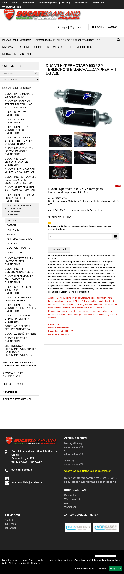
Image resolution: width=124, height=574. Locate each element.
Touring (12, 234)
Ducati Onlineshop (16, 40)
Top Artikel (10, 528)
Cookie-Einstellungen (84, 568)
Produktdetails (59, 249)
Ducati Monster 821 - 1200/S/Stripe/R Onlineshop (19, 261)
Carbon (11, 225)
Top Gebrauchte (59, 47)
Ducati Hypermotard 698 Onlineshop (19, 95)
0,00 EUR (107, 27)
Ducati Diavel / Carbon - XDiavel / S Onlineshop (20, 171)
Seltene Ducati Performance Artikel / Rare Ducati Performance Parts (20, 350)
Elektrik (12, 243)
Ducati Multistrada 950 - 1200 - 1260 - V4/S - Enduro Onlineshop (20, 180)
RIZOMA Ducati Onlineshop (22, 47)
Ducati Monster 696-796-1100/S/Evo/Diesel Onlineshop (21, 198)
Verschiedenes (15, 252)
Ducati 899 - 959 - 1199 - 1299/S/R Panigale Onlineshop (19, 151)
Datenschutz (71, 495)
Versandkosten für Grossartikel (86, 210)
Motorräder (28, 3)
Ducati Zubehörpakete (20, 333)
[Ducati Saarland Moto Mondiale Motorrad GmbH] (43, 14)
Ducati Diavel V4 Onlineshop (15, 113)
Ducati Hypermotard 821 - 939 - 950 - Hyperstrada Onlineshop (19, 210)
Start (4, 3)
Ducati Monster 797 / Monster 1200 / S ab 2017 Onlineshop (20, 308)
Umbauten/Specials (11, 7)
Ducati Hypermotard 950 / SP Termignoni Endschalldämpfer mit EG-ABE (75, 190)
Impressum (10, 524)
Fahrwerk (13, 230)
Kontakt (9, 520)
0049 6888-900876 (21, 469)
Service (15, 3)
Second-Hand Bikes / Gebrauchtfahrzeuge (67, 40)
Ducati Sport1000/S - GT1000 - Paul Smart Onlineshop (18, 318)
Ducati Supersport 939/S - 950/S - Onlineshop (18, 290)
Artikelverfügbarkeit (48, 3)
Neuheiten (84, 47)
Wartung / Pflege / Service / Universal (18, 328)
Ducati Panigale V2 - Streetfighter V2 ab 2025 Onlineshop (19, 104)
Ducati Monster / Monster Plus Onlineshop (16, 130)
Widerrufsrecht (72, 499)
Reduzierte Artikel (17, 54)
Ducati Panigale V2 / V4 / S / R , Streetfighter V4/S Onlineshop (20, 140)
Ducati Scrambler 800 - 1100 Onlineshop (20, 299)
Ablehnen (101, 568)
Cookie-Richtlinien (31, 563)
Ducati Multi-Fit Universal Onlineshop (20, 270)
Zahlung (66, 3)
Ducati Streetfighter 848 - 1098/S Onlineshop (20, 189)
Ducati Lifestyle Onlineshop (16, 340)
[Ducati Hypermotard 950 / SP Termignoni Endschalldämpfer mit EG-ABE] (82, 106)
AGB (66, 503)
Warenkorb (98, 3)
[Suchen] (118, 40)
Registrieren (76, 27)
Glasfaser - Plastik (18, 248)
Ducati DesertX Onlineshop (15, 121)
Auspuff (12, 220)
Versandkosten (81, 3)
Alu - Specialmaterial (19, 239)
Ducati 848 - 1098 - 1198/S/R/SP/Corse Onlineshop (16, 161)
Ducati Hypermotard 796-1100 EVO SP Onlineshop (19, 279)
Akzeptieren (115, 568)
